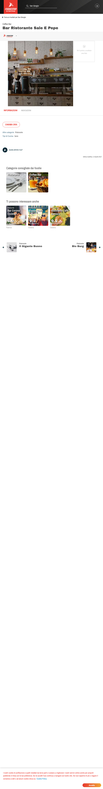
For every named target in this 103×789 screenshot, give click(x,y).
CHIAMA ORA (11, 124)
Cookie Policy (42, 778)
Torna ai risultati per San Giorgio (15, 17)
